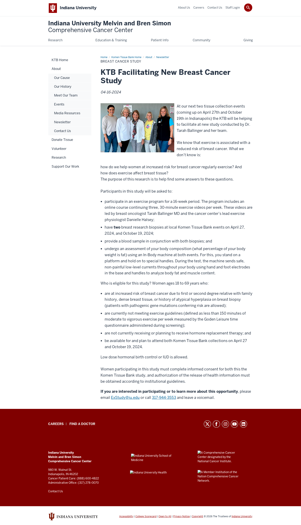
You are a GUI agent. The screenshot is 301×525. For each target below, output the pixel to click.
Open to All (164, 516)
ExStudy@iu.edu (125, 397)
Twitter (207, 424)
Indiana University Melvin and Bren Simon (109, 27)
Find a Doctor (82, 424)
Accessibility (126, 516)
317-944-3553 (164, 397)
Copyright (197, 516)
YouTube (234, 424)
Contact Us (55, 491)
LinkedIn (243, 424)
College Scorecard (145, 516)
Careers (56, 424)
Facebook (216, 424)
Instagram (225, 424)
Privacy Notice (181, 516)
